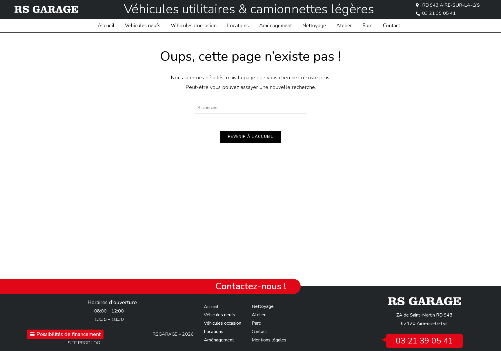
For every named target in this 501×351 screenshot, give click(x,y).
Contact (391, 25)
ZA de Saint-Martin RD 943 (424, 315)
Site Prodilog (84, 343)
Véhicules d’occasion (194, 25)
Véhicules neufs (142, 25)
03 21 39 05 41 (424, 340)
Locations (238, 25)
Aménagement (275, 25)
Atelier (344, 25)
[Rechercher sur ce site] (250, 107)
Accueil (106, 25)
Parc (367, 25)
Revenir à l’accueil (250, 136)
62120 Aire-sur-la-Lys (424, 323)
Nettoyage (314, 25)
